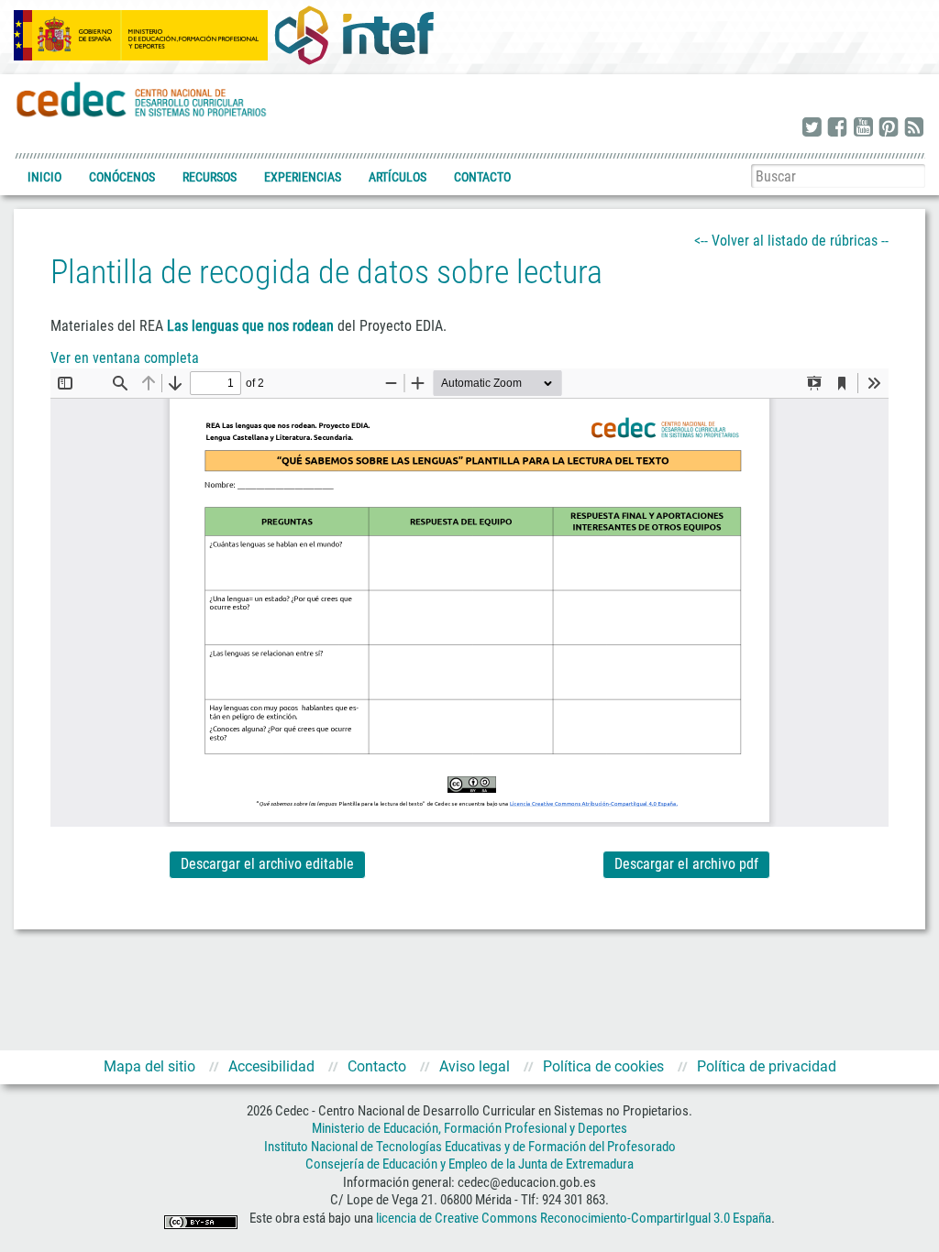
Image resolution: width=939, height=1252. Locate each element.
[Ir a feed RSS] (914, 128)
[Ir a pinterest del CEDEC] (889, 128)
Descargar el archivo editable (267, 864)
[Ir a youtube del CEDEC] (863, 128)
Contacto (482, 177)
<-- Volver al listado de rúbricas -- (791, 240)
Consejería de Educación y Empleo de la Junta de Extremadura (469, 1164)
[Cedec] (142, 98)
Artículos (397, 177)
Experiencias (302, 177)
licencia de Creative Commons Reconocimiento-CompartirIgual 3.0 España (573, 1218)
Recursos (209, 177)
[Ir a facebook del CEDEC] (837, 128)
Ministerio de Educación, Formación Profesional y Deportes (469, 1128)
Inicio (44, 177)
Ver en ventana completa (124, 358)
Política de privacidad (766, 1066)
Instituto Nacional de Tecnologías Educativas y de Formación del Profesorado (470, 1146)
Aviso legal (474, 1066)
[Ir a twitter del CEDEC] (812, 128)
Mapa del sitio (149, 1066)
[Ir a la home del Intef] (354, 35)
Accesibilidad (271, 1066)
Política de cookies (603, 1066)
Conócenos (122, 177)
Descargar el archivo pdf (686, 864)
